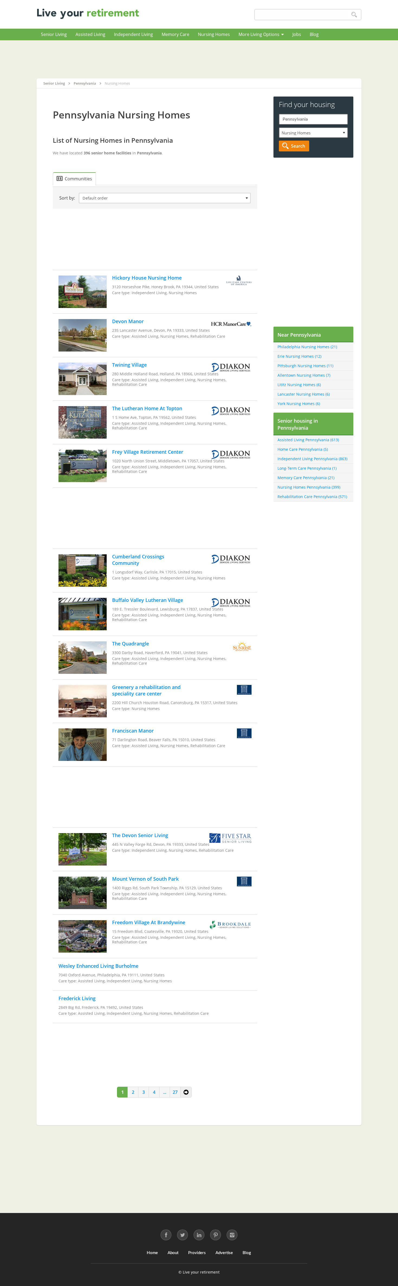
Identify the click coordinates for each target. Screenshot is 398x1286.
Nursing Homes (214, 34)
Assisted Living (90, 34)
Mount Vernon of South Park (145, 879)
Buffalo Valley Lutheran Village (147, 600)
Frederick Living (77, 998)
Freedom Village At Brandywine (148, 922)
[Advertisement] (199, 59)
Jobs (296, 34)
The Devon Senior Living (140, 835)
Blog (314, 34)
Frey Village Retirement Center (147, 452)
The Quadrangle (130, 643)
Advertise (224, 1253)
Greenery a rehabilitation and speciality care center (146, 690)
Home (152, 1253)
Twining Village (129, 365)
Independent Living (133, 34)
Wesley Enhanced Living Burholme (98, 966)
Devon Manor (128, 321)
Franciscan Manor (133, 730)
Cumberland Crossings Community (138, 559)
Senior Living (54, 34)
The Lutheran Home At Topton (147, 408)
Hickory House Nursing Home (147, 277)
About (173, 1253)
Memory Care (175, 34)
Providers (197, 1253)
